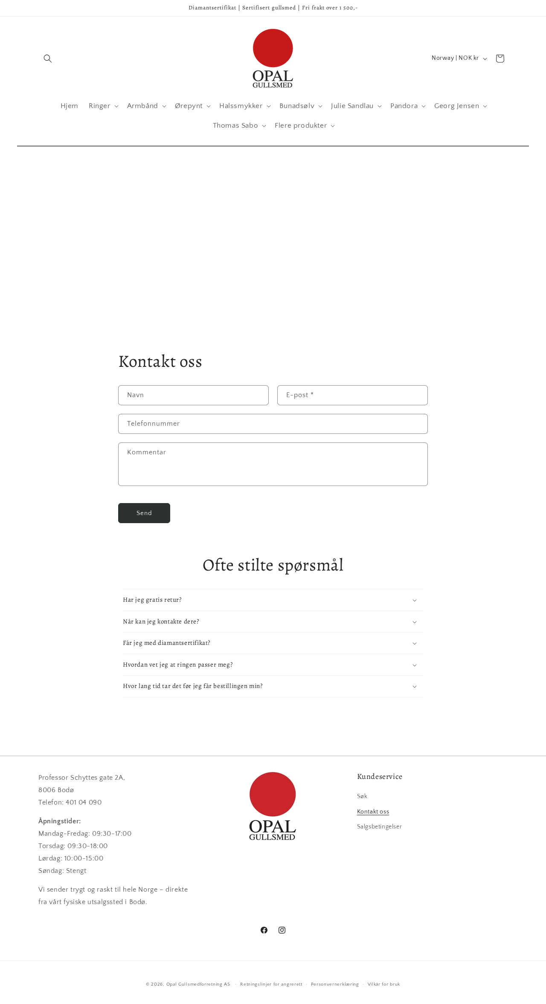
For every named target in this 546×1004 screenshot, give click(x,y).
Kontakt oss (373, 811)
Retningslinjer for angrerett (271, 984)
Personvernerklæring (335, 984)
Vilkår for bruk (384, 984)
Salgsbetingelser (379, 826)
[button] (47, 58)
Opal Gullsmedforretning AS (198, 984)
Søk (362, 796)
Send (144, 513)
